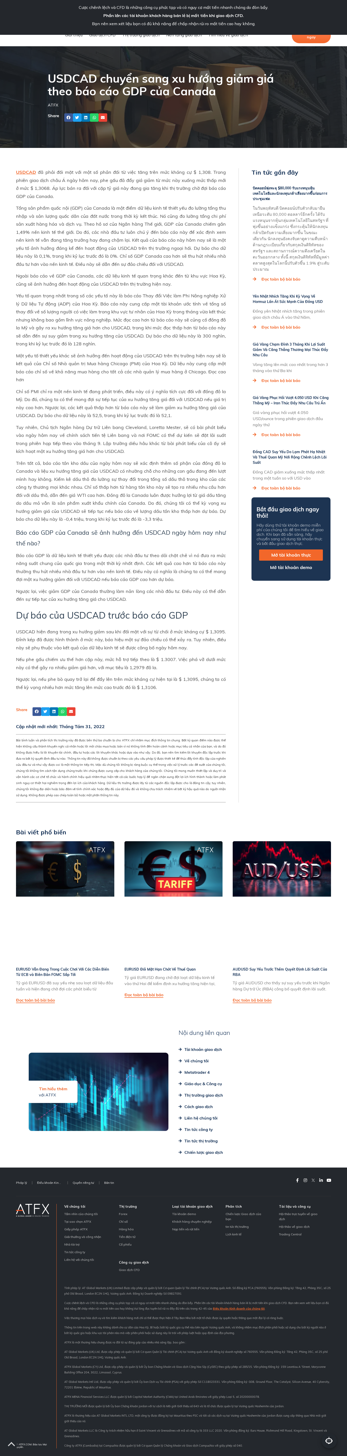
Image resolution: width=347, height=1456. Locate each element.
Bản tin (109, 1183)
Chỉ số (123, 1221)
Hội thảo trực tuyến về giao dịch (298, 1216)
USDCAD (26, 172)
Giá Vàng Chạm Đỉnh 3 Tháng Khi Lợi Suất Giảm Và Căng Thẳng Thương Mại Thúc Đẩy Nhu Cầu (290, 349)
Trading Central (290, 1234)
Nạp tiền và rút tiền (185, 1229)
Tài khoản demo (184, 1214)
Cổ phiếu (125, 1244)
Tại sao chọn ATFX (77, 1221)
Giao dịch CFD (102, 34)
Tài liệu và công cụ (295, 1206)
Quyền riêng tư (83, 1183)
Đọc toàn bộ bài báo (280, 279)
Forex (123, 1214)
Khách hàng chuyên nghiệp (192, 1221)
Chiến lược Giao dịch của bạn (243, 1216)
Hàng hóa (126, 1229)
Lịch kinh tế (234, 1234)
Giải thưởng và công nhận (82, 1237)
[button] (68, 117)
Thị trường (128, 1206)
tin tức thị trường (237, 1227)
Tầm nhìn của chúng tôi (81, 1214)
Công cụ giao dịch (134, 1262)
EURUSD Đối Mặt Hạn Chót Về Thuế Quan (160, 969)
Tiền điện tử (127, 1237)
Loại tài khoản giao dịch (192, 1206)
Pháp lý (21, 1183)
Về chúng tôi (74, 1206)
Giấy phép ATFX (76, 1229)
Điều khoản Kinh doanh (52, 1183)
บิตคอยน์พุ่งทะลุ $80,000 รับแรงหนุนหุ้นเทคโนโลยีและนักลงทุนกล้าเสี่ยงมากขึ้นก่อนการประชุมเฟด (290, 193)
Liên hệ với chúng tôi (79, 1260)
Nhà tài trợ (72, 1244)
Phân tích (234, 1206)
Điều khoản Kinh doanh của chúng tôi (239, 1308)
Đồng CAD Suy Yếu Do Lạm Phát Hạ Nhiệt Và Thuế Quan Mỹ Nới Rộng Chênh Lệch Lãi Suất (290, 457)
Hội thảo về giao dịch (294, 1227)
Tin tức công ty (74, 1252)
